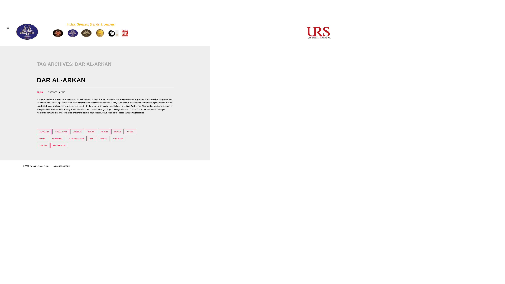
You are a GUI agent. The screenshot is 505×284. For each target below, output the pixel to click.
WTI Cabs (104, 132)
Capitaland (44, 132)
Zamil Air (43, 145)
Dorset (130, 132)
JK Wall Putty (61, 132)
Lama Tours (118, 139)
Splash (42, 139)
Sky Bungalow (59, 145)
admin (40, 92)
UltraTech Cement (76, 139)
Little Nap (77, 132)
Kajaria (91, 132)
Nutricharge (57, 139)
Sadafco (103, 139)
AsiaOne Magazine (62, 166)
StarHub (117, 132)
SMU (91, 139)
